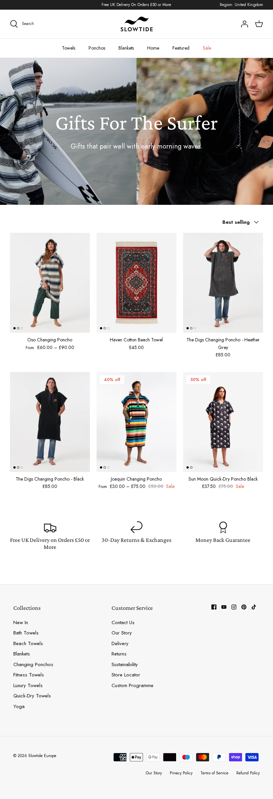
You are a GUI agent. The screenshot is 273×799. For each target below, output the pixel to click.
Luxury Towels (28, 685)
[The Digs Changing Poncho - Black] (50, 422)
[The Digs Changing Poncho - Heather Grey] (223, 283)
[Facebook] (213, 606)
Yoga (19, 706)
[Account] (244, 24)
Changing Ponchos (33, 664)
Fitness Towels (28, 674)
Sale (207, 48)
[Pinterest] (243, 606)
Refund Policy (248, 773)
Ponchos (97, 48)
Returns (119, 653)
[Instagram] (233, 606)
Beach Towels (28, 643)
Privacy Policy (181, 773)
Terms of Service (214, 773)
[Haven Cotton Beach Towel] (136, 283)
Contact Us (123, 622)
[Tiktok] (253, 606)
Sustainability (125, 664)
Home (153, 48)
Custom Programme (132, 685)
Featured (180, 48)
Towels (68, 48)
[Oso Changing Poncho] (50, 283)
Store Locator (126, 674)
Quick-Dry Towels (32, 695)
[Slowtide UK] (136, 24)
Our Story (122, 632)
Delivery (120, 643)
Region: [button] (241, 5)
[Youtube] (223, 606)
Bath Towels (26, 632)
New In (20, 622)
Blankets (126, 48)
